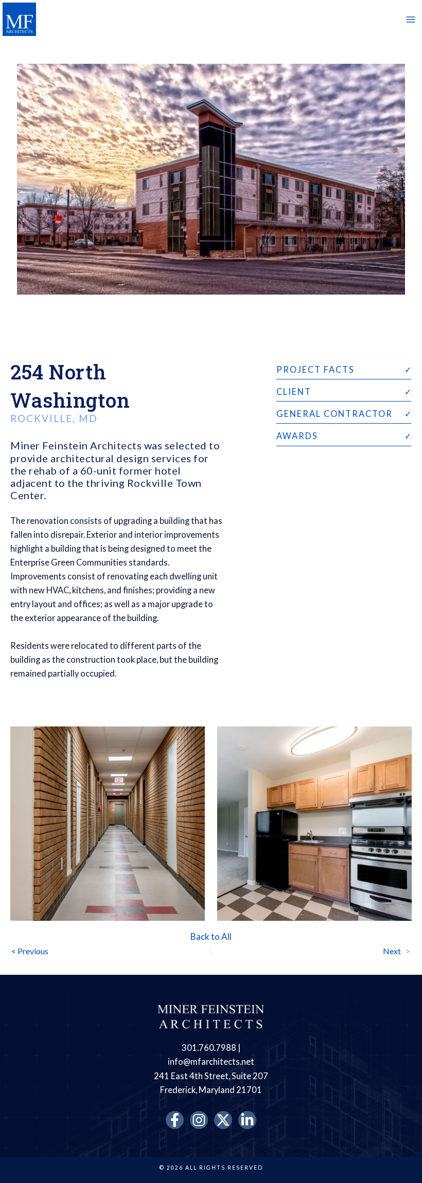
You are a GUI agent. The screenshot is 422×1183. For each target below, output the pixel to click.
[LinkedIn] (247, 1120)
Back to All (211, 936)
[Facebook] (175, 1120)
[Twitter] (223, 1120)
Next (397, 950)
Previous (29, 951)
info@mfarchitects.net (211, 1061)
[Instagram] (199, 1120)
